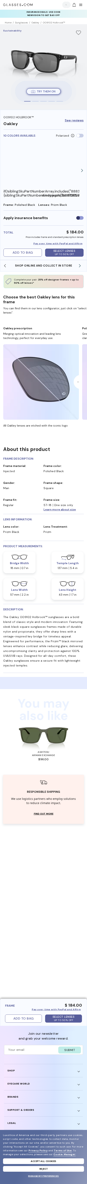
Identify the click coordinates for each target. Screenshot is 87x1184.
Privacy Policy (38, 1150)
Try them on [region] (46, 91)
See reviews (74, 120)
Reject (43, 1168)
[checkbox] (80, 218)
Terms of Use (63, 1150)
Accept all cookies (43, 1161)
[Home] (18, 5)
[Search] (65, 4)
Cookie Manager (64, 1154)
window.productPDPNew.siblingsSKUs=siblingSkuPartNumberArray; (60, 195)
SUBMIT (69, 1050)
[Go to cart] (74, 5)
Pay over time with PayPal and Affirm (57, 243)
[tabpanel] (43, 67)
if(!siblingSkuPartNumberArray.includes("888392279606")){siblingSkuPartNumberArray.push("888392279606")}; (22, 193)
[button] (64, 509)
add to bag (23, 252)
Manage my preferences (43, 1176)
